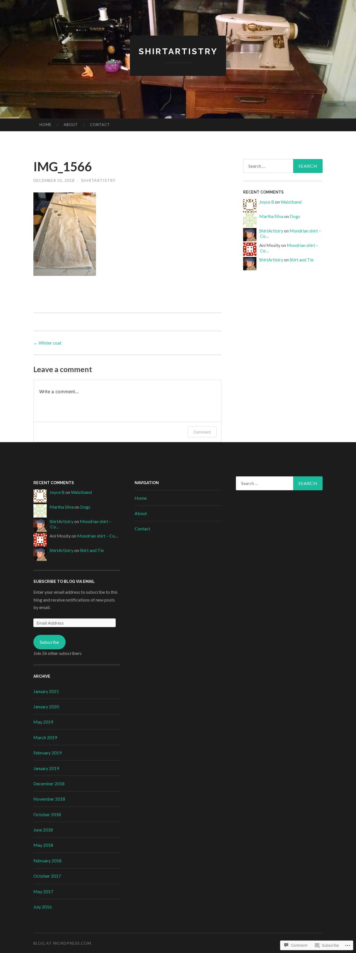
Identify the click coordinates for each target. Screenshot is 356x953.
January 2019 (46, 768)
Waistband (291, 201)
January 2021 (46, 691)
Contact (100, 124)
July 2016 (42, 906)
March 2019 (45, 737)
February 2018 (47, 860)
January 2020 (46, 706)
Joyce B (266, 201)
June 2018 (43, 829)
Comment (202, 432)
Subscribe (49, 642)
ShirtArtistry (98, 180)
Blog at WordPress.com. (62, 943)
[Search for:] (283, 166)
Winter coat (47, 342)
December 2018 (49, 783)
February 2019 (47, 752)
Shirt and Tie (301, 259)
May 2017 (43, 891)
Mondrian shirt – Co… (97, 535)
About (71, 124)
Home (45, 124)
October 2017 (47, 875)
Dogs (295, 216)
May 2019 (43, 721)
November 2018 (49, 798)
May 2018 (43, 845)
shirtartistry (178, 51)
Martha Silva (271, 216)
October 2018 (47, 814)
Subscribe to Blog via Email (64, 581)
